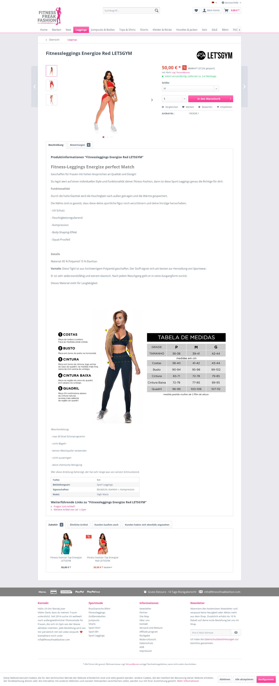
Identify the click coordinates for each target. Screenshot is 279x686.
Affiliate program (149, 631)
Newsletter (145, 608)
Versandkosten (132, 664)
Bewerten (207, 106)
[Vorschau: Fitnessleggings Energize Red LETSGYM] (51, 85)
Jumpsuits (94, 620)
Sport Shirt (94, 627)
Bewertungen (79, 144)
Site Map (144, 616)
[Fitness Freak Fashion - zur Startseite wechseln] (63, 16)
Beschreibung (55, 144)
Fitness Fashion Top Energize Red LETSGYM (102, 559)
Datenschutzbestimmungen (219, 639)
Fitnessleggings (97, 612)
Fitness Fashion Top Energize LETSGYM (66, 559)
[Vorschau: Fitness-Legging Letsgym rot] (51, 71)
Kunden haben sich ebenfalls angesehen (147, 524)
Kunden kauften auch (106, 524)
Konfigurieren (266, 679)
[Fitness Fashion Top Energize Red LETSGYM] (103, 543)
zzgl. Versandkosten (181, 72)
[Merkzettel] (196, 10)
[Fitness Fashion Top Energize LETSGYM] (66, 543)
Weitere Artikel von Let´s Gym (69, 509)
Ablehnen (225, 679)
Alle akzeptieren (244, 679)
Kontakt (144, 623)
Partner (144, 612)
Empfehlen (226, 106)
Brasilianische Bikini (99, 608)
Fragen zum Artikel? (64, 506)
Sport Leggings (97, 635)
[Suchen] (156, 10)
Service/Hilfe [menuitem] (231, 2)
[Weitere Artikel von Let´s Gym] (214, 56)
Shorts (92, 623)
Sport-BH (93, 631)
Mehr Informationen (188, 680)
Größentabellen (97, 616)
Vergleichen (171, 106)
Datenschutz (146, 643)
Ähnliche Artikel (79, 524)
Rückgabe (145, 635)
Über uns (145, 620)
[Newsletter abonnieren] (236, 632)
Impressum (146, 650)
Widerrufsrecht (148, 639)
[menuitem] (131, 10)
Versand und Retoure (151, 627)
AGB (142, 647)
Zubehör (55, 524)
